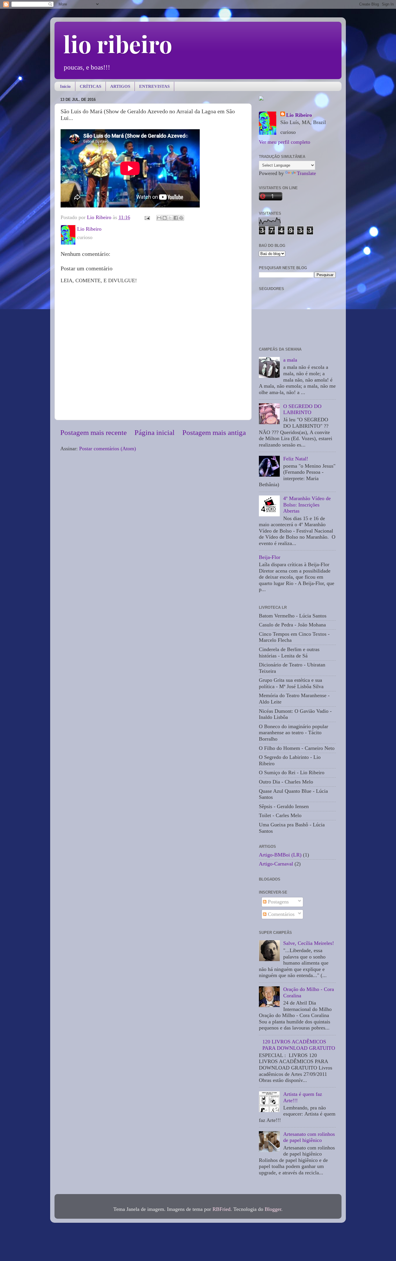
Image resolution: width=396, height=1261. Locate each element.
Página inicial (155, 432)
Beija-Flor (269, 557)
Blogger (273, 1209)
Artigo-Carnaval (276, 864)
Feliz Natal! (295, 459)
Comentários (280, 914)
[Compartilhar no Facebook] (176, 218)
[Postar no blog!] (165, 218)
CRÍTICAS (90, 86)
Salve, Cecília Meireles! (308, 943)
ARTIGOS (120, 86)
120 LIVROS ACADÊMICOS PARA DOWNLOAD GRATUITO (298, 1045)
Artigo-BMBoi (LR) (280, 855)
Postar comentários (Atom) (107, 448)
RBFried (221, 1209)
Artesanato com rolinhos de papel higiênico (309, 1137)
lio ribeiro (117, 43)
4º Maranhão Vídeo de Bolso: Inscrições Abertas (307, 504)
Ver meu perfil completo (284, 142)
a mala (290, 360)
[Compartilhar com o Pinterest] (181, 218)
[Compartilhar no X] (170, 218)
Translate (306, 173)
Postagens (277, 902)
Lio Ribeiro (299, 115)
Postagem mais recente (93, 432)
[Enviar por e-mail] (159, 218)
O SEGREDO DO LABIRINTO (302, 409)
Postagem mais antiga (214, 432)
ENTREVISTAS (154, 86)
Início (65, 86)
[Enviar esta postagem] (146, 217)
